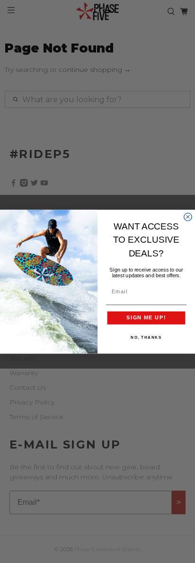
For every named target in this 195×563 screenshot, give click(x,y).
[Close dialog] (188, 216)
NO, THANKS (146, 337)
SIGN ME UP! (146, 317)
